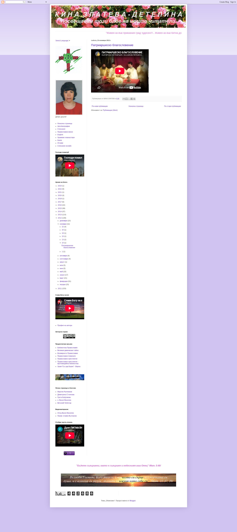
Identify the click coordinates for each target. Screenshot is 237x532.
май (61, 272)
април (62, 275)
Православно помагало (66, 356)
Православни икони (65, 132)
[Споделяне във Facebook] (131, 98)
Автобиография (63, 126)
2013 (60, 215)
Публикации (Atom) (110, 110)
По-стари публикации (172, 106)
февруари (64, 281)
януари (63, 284)
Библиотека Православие (67, 348)
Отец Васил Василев (65, 413)
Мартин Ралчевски (64, 392)
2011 (60, 288)
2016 (60, 205)
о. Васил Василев (64, 400)
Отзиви (60, 143)
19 (63, 233)
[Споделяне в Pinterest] (134, 98)
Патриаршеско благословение (112, 45)
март (62, 278)
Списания (61, 129)
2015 (60, 208)
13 (63, 240)
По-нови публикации (100, 106)
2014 (60, 211)
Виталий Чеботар (64, 403)
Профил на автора (64, 325)
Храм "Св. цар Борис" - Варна (68, 366)
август (62, 262)
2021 (60, 192)
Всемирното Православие (67, 353)
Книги (59, 140)
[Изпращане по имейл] (123, 98)
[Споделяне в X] (129, 98)
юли (61, 265)
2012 (60, 218)
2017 (60, 202)
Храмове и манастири (66, 137)
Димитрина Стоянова (65, 395)
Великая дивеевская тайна (67, 350)
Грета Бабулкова (64, 397)
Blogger (133, 501)
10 (63, 243)
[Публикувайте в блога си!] (126, 98)
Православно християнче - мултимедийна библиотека (67, 363)
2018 (60, 199)
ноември (63, 224)
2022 (60, 189)
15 (63, 236)
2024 (60, 186)
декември (64, 221)
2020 (60, 195)
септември (64, 259)
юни (61, 268)
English (60, 135)
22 (63, 227)
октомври (63, 256)
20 (63, 230)
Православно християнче (67, 359)
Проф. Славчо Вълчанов (67, 416)
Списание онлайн (64, 146)
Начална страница (136, 106)
